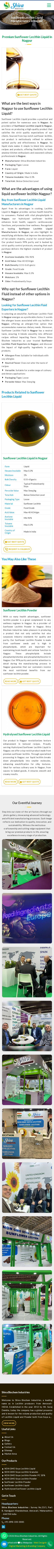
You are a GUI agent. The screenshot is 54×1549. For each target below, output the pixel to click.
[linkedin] (3, 1526)
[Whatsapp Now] (4, 1535)
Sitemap (8, 1450)
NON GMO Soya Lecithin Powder (20, 1478)
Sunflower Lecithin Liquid (16, 1485)
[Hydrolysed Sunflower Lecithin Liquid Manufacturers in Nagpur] (27, 710)
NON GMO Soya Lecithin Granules (21, 1472)
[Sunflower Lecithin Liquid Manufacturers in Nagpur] (27, 428)
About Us (8, 1437)
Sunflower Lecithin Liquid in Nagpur (25, 458)
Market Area (10, 1453)
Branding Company (36, 1546)
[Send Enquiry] (4, 1544)
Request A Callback (19, 549)
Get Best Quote (15, 542)
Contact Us (9, 1447)
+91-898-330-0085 (14, 1522)
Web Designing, (41, 1542)
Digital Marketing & (18, 1546)
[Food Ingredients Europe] (27, 864)
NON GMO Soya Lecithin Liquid (19, 1468)
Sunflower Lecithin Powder (20, 610)
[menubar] (49, 5)
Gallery (8, 1443)
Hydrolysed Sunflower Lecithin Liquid (26, 734)
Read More (10, 681)
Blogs (7, 1440)
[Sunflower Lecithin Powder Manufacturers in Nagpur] (27, 586)
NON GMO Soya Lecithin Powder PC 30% (24, 1475)
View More (9, 1423)
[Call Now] (49, 1544)
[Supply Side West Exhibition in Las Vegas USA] (27, 1134)
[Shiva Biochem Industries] (14, 5)
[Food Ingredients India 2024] (27, 1241)
